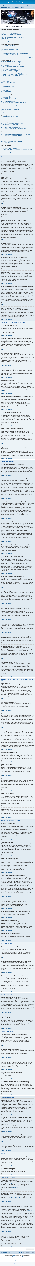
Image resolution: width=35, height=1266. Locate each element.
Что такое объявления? (6, 87)
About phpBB (14, 1187)
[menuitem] (4, 5)
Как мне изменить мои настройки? (8, 45)
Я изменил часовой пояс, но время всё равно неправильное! (14, 50)
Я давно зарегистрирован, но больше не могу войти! (12, 37)
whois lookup (29, 1210)
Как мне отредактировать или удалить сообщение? (12, 62)
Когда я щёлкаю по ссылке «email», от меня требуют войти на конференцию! (17, 57)
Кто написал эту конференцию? (8, 146)
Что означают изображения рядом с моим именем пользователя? (15, 53)
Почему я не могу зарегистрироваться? (9, 33)
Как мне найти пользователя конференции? (10, 127)
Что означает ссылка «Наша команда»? (9, 105)
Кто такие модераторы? (6, 97)
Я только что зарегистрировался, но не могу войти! (12, 34)
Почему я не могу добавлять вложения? (9, 70)
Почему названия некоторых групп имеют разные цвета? (13, 102)
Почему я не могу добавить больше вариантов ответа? (13, 66)
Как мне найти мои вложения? (7, 142)
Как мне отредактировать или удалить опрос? (11, 67)
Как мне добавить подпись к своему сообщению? (11, 64)
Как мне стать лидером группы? (8, 101)
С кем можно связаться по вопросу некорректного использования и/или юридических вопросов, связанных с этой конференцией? (16, 150)
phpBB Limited (13, 1183)
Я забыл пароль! (4, 38)
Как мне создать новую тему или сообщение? (11, 61)
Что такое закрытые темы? (6, 90)
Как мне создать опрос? (6, 65)
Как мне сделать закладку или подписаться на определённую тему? (15, 134)
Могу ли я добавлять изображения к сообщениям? (12, 85)
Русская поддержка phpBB (17, 1256)
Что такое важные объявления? (8, 86)
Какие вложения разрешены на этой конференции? (12, 141)
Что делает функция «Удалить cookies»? (9, 41)
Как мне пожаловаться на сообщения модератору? (12, 73)
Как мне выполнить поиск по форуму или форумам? (12, 123)
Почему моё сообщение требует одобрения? (10, 75)
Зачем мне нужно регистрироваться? (9, 30)
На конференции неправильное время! (9, 49)
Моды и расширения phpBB (17, 1258)
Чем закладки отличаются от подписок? (9, 132)
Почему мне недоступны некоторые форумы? (11, 69)
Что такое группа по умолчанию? (8, 103)
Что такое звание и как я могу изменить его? (10, 55)
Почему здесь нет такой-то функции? (9, 148)
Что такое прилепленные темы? (8, 89)
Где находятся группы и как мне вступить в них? (11, 99)
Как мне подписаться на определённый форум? (11, 135)
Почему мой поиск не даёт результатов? (9, 124)
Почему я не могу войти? (6, 35)
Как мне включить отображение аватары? (10, 54)
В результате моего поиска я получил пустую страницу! (13, 125)
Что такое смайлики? (5, 83)
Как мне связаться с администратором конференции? (12, 152)
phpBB (2, 390)
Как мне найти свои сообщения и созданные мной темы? (13, 128)
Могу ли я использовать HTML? (8, 82)
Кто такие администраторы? (7, 96)
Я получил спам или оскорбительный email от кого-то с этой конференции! (17, 112)
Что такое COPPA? (5, 32)
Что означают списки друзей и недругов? (10, 116)
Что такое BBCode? (5, 81)
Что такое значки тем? (6, 91)
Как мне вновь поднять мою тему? (8, 76)
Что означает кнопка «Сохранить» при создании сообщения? (14, 74)
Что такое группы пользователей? (8, 98)
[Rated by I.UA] (17, 1264)
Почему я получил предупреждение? (9, 71)
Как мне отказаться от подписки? (8, 136)
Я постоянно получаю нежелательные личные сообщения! (13, 110)
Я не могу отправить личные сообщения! (10, 109)
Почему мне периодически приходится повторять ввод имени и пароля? (16, 39)
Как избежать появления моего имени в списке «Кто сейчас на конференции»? (14, 47)
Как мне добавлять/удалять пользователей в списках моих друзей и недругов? (15, 118)
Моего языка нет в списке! (6, 51)
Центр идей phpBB (15, 1197)
